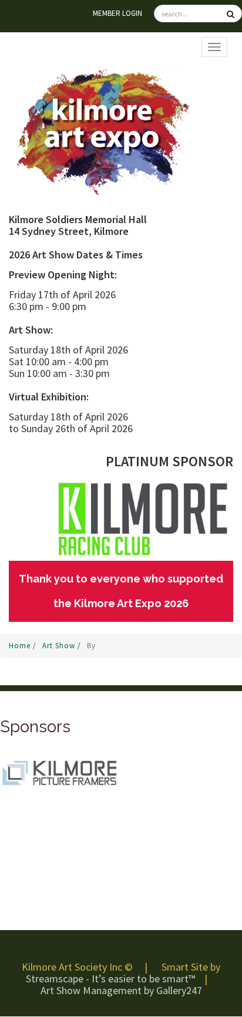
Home (21, 646)
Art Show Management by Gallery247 (121, 990)
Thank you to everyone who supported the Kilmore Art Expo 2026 (121, 591)
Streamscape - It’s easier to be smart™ (110, 978)
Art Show (60, 646)
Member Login (117, 13)
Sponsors (35, 726)
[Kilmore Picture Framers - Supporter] (58, 772)
